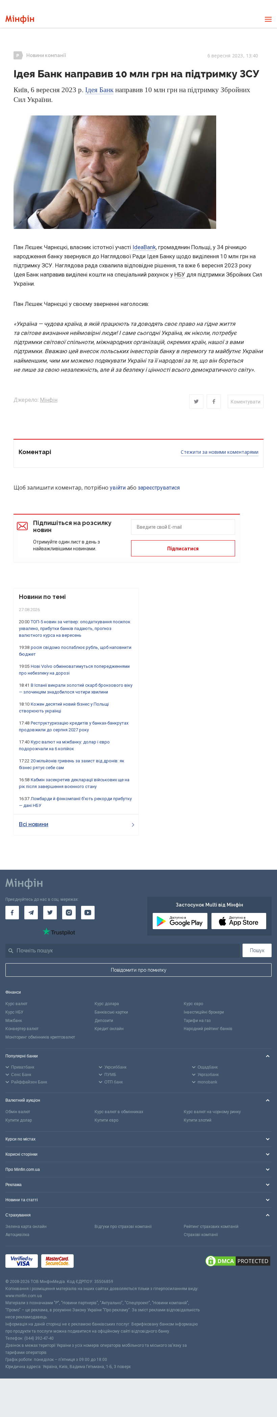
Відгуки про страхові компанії (123, 1226)
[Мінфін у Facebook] (12, 912)
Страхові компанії (201, 1234)
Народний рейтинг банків (208, 1028)
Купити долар (18, 1120)
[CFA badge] (92, 1262)
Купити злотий (197, 1120)
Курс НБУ (14, 1012)
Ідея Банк (99, 90)
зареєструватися (159, 487)
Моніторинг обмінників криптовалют (40, 1037)
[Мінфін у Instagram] (69, 912)
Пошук (257, 950)
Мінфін (48, 400)
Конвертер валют (22, 1028)
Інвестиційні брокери (204, 1012)
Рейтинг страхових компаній (211, 1226)
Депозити (104, 1020)
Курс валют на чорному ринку (212, 1111)
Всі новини (33, 824)
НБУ (179, 274)
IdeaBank (144, 247)
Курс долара (107, 1003)
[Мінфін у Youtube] (88, 912)
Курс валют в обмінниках (119, 1111)
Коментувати (245, 401)
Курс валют (16, 1003)
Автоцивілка (17, 1234)
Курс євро (193, 1003)
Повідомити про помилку (139, 970)
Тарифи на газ (197, 1020)
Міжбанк (13, 1020)
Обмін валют (17, 1111)
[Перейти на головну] (19, 19)
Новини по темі (42, 596)
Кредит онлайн (109, 1028)
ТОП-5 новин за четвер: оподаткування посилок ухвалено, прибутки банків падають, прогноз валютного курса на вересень (74, 628)
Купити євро (106, 1120)
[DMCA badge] (238, 1262)
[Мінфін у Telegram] (31, 912)
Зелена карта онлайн (26, 1226)
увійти (118, 487)
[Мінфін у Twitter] (50, 912)
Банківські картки (111, 1012)
